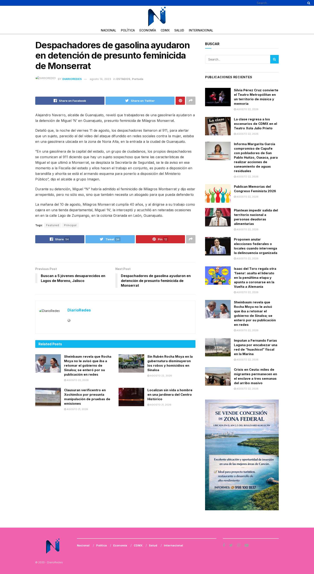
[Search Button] (308, 3)
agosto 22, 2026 (77, 380)
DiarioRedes (72, 79)
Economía (147, 30)
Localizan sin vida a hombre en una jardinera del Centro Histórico (169, 394)
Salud (179, 30)
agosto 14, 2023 (100, 79)
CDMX (165, 30)
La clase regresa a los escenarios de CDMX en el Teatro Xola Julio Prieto (255, 123)
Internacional (201, 30)
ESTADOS (123, 79)
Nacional (108, 30)
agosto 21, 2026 (77, 409)
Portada (137, 79)
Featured (52, 225)
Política (128, 30)
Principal (70, 225)
